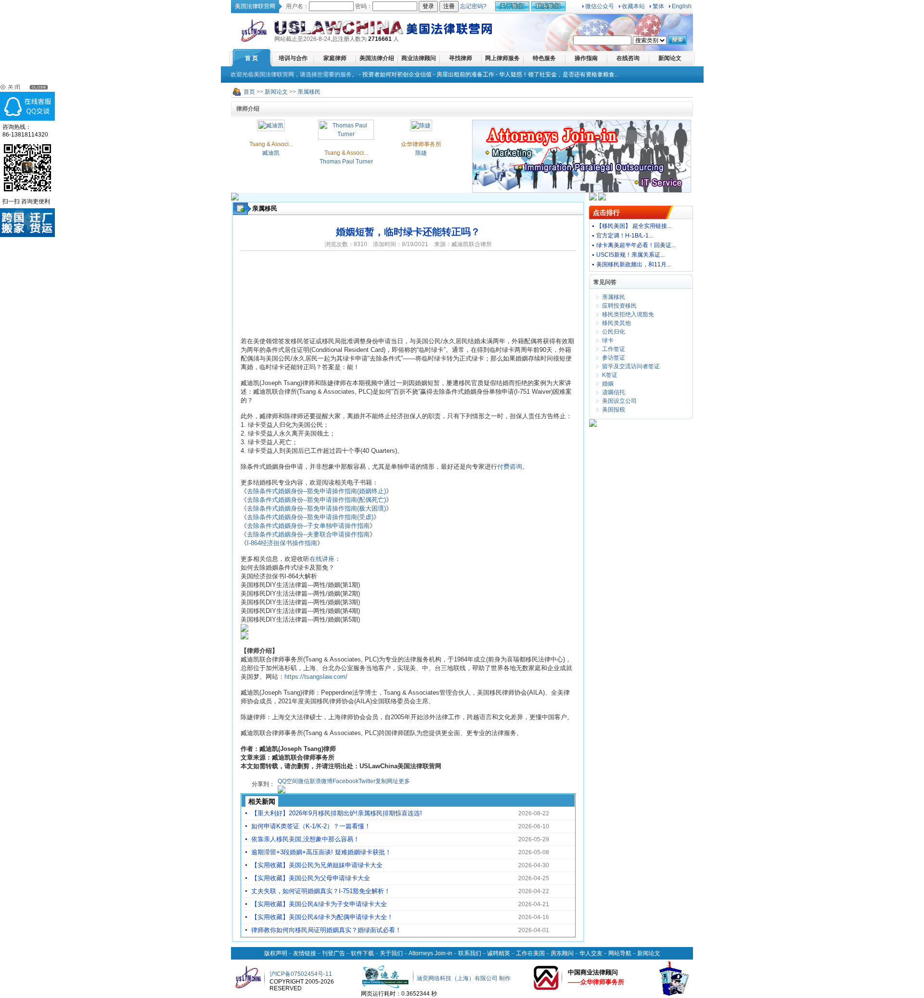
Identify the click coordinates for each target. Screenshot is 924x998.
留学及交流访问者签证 (631, 366)
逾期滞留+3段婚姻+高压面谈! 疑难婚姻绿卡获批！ (321, 852)
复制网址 (386, 781)
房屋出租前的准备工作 (465, 74)
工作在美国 (530, 953)
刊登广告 (333, 953)
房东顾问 (562, 953)
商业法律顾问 (418, 58)
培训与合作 (293, 58)
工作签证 (613, 349)
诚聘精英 (498, 953)
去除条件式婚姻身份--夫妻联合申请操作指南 (308, 534)
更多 (404, 781)
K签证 (609, 375)
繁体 (658, 6)
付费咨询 (509, 466)
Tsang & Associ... (271, 144)
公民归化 (613, 331)
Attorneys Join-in (430, 953)
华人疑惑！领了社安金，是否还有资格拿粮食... (559, 74)
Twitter (367, 781)
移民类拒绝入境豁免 (628, 314)
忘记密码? (473, 6)
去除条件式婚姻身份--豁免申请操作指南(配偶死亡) (316, 499)
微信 (303, 781)
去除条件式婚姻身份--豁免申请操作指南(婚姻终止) (316, 491)
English (682, 6)
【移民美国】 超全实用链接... (633, 226)
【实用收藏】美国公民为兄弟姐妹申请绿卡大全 (317, 865)
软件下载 (362, 953)
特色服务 (544, 58)
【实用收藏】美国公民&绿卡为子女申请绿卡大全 (319, 904)
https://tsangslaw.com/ (315, 676)
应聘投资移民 (619, 305)
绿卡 (608, 340)
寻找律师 (460, 58)
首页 (249, 91)
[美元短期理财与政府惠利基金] (602, 198)
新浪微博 (321, 781)
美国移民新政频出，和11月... (633, 264)
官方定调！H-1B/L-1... (624, 235)
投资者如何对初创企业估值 (397, 74)
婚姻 (608, 383)
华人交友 (591, 953)
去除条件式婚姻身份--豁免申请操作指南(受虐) (310, 517)
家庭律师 (334, 58)
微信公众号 (599, 6)
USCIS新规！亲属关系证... (630, 254)
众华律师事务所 (421, 144)
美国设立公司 (619, 401)
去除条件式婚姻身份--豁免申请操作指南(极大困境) (316, 508)
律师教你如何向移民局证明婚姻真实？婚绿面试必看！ (326, 930)
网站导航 (619, 953)
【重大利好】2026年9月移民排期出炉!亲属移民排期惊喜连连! (336, 813)
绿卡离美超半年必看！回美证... (636, 245)
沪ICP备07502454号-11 (301, 974)
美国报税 (613, 409)
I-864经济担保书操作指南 (282, 543)
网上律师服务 (502, 58)
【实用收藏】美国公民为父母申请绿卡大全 (310, 878)
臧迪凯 (271, 153)
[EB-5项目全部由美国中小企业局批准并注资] (235, 198)
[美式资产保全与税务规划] (593, 425)
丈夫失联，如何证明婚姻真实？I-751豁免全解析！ (320, 891)
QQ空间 (288, 781)
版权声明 (275, 953)
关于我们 (391, 953)
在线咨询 (628, 58)
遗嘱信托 (613, 392)
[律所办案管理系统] (593, 198)
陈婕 (421, 153)
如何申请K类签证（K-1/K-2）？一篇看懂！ (311, 826)
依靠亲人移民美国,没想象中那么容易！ (305, 839)
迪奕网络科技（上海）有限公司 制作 (464, 978)
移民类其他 (616, 323)
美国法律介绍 (376, 58)
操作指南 (586, 58)
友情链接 (304, 953)
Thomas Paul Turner (346, 161)
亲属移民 (309, 91)
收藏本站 (633, 6)
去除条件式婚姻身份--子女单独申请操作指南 (308, 525)
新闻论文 (669, 58)
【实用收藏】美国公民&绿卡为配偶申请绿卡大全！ (322, 917)
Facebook (346, 781)
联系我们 (469, 953)
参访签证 (613, 357)
